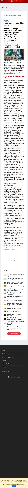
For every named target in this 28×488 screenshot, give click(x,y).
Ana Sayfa (4, 351)
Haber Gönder (6, 364)
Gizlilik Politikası (6, 354)
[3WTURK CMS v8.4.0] (14, 377)
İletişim (4, 367)
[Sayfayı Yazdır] (7, 21)
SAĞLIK (5, 271)
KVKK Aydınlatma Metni (8, 357)
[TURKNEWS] (14, 1)
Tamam (14, 486)
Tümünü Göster (14, 333)
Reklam (4, 360)
